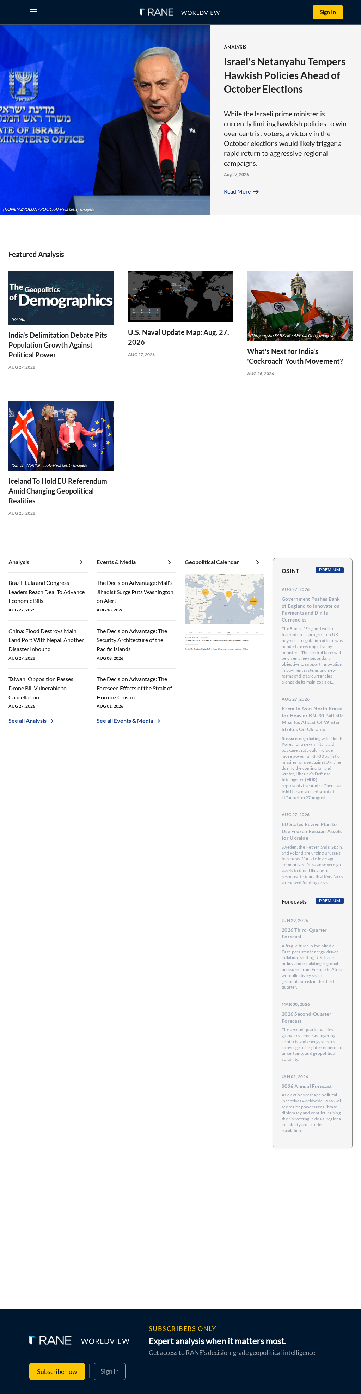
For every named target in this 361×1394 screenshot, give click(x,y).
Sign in (109, 1371)
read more (242, 191)
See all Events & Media (125, 720)
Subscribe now (57, 1371)
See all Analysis (27, 720)
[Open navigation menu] (35, 12)
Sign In (328, 11)
